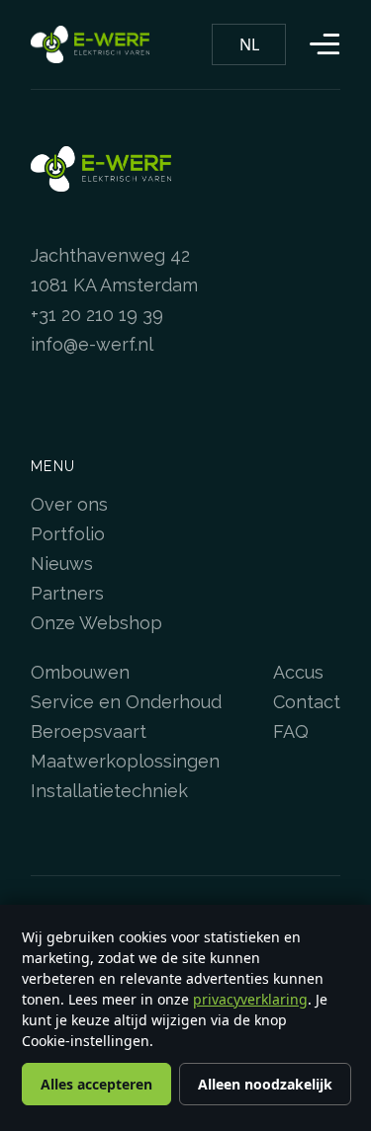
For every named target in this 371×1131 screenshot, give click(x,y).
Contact (306, 701)
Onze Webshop (96, 622)
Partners (67, 593)
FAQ (291, 731)
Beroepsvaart (88, 731)
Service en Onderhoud (126, 701)
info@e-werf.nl (92, 344)
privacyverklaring (250, 999)
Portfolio (68, 534)
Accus (298, 672)
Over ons (69, 504)
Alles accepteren (96, 1084)
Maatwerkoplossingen (125, 761)
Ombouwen (80, 672)
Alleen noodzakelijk (265, 1084)
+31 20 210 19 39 (97, 314)
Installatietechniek (109, 790)
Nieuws (62, 563)
